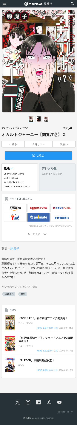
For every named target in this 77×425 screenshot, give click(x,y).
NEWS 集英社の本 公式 (47, 328)
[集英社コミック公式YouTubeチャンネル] (59, 402)
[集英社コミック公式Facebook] (38, 402)
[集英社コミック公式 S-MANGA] (38, 3)
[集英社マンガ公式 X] (17, 402)
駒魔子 (14, 248)
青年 (23, 294)
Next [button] (73, 61)
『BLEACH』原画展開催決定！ (36, 360)
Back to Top (65, 412)
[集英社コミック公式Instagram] (28, 402)
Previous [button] (3, 61)
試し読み (38, 155)
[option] (38, 61)
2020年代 (9, 294)
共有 (65, 128)
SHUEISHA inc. (30, 418)
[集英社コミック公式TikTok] (48, 402)
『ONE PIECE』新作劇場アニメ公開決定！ (43, 318)
